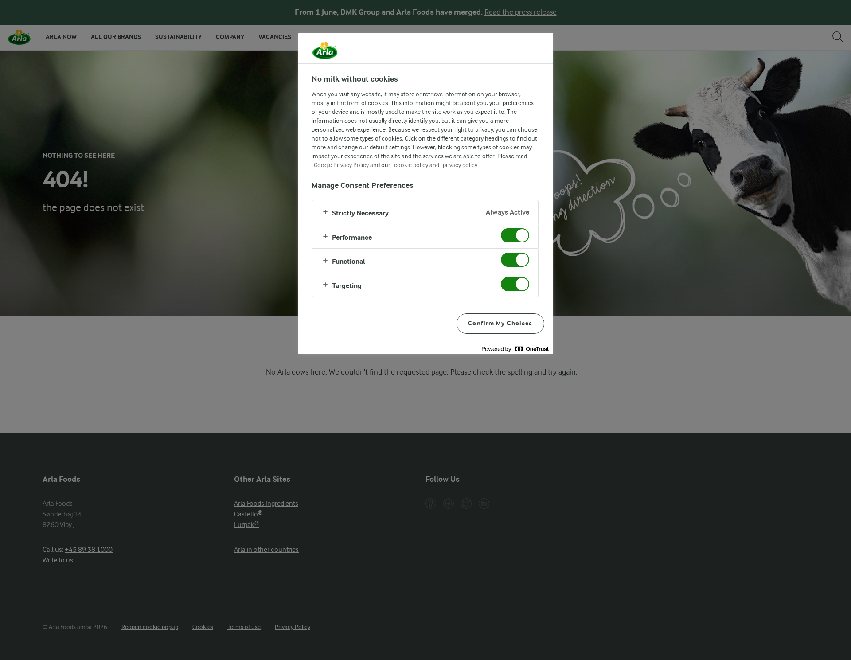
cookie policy (411, 164)
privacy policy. (460, 164)
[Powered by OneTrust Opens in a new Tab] (515, 348)
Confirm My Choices (500, 323)
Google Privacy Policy (341, 164)
